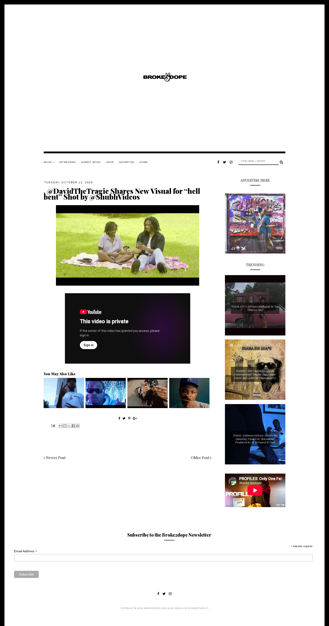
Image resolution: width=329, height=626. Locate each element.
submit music (91, 162)
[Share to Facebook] (73, 426)
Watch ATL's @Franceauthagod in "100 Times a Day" (255, 308)
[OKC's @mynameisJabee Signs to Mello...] (189, 407)
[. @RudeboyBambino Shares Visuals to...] (64, 407)
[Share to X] (69, 426)
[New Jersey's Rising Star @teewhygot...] (147, 407)
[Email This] (60, 426)
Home (143, 162)
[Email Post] (52, 425)
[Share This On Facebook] (119, 418)
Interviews (67, 162)
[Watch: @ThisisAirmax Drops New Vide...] (105, 407)
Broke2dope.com (155, 608)
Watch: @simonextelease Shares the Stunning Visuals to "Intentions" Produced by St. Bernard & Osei (255, 438)
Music (48, 162)
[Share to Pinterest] (77, 426)
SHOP (110, 162)
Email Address (25, 551)
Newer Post (55, 457)
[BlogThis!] (65, 426)
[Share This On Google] (135, 418)
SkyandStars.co (198, 608)
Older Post (200, 457)
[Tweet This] (124, 418)
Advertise (126, 162)
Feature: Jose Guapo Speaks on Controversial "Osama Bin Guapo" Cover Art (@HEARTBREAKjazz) (255, 374)
